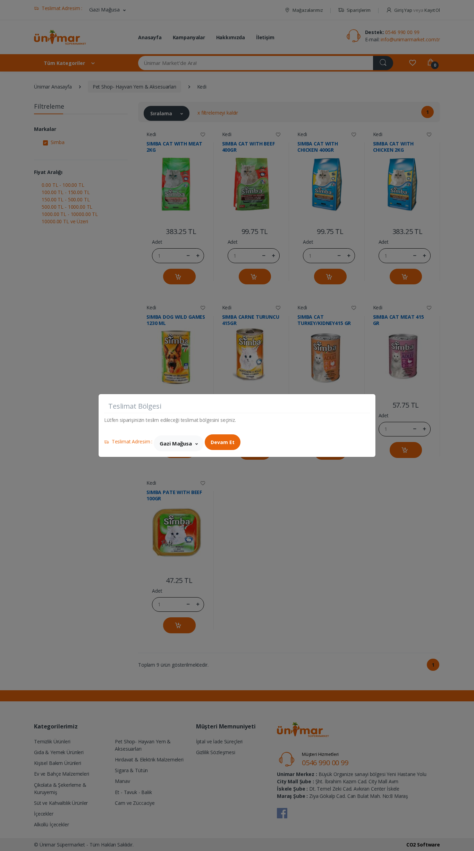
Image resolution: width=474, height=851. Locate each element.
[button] (179, 443)
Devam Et (223, 442)
